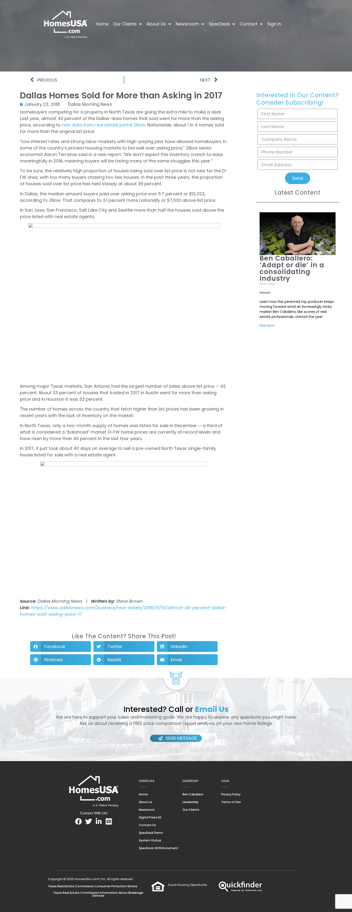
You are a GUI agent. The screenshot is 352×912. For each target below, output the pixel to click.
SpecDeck (219, 24)
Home (102, 24)
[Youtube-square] (108, 821)
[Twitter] (88, 821)
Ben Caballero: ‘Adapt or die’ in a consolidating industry (292, 268)
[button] (60, 646)
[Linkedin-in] (98, 821)
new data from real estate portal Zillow (103, 125)
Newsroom (187, 24)
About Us (156, 24)
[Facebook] (78, 821)
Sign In (274, 24)
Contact (248, 24)
